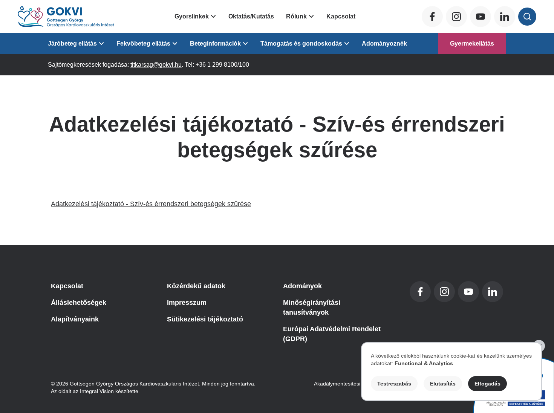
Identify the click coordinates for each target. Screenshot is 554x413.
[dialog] (451, 371)
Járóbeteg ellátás (72, 43)
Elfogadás (487, 384)
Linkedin (504, 16)
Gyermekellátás (472, 43)
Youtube (480, 16)
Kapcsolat (340, 16)
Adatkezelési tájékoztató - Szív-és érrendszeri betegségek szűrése (151, 204)
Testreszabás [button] (394, 384)
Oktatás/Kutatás (251, 16)
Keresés (527, 17)
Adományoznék (384, 43)
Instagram (456, 16)
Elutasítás (443, 384)
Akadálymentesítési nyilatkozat (350, 384)
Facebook (432, 16)
